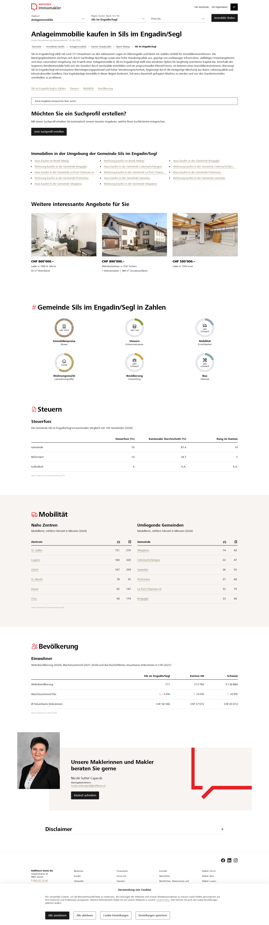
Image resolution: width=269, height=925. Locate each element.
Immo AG (121, 876)
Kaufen (77, 876)
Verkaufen (79, 881)
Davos (34, 589)
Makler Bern (208, 876)
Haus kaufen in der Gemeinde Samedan (127, 178)
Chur (34, 598)
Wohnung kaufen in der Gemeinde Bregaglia (61, 166)
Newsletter (164, 876)
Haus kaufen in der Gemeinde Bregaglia (196, 160)
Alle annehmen (57, 915)
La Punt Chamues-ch (149, 589)
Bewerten (78, 871)
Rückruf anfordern (85, 795)
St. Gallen (36, 550)
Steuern (74, 88)
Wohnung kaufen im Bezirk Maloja (124, 160)
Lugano (35, 560)
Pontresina (143, 579)
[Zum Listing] (63, 234)
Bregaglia (142, 598)
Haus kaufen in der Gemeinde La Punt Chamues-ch (64, 172)
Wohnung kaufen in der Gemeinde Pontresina (61, 178)
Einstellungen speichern (153, 915)
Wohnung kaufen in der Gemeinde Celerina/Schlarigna (204, 166)
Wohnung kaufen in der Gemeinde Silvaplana (130, 183)
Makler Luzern (209, 881)
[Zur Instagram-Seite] (236, 860)
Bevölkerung (105, 88)
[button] (234, 7)
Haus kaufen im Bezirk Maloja (52, 160)
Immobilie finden (224, 17)
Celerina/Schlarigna (148, 560)
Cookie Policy (163, 900)
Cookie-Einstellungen (115, 915)
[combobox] (116, 20)
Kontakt (163, 871)
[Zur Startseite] (46, 7)
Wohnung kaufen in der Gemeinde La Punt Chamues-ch (135, 172)
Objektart (35, 16)
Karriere (121, 881)
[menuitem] (201, 7)
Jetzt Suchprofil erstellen (49, 131)
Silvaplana (143, 550)
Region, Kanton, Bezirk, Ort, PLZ (105, 16)
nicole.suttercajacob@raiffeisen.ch (88, 785)
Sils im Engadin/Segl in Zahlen (48, 88)
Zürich (35, 569)
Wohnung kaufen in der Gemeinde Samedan (199, 178)
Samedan (142, 569)
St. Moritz (37, 579)
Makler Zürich (209, 871)
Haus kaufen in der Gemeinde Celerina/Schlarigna (133, 166)
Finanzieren (122, 871)
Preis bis (156, 18)
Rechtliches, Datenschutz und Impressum (174, 882)
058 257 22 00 (40, 880)
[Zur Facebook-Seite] (223, 860)
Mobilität (88, 88)
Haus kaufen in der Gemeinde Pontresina (197, 172)
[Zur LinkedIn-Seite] (229, 860)
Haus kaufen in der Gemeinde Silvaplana (58, 183)
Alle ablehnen (84, 915)
